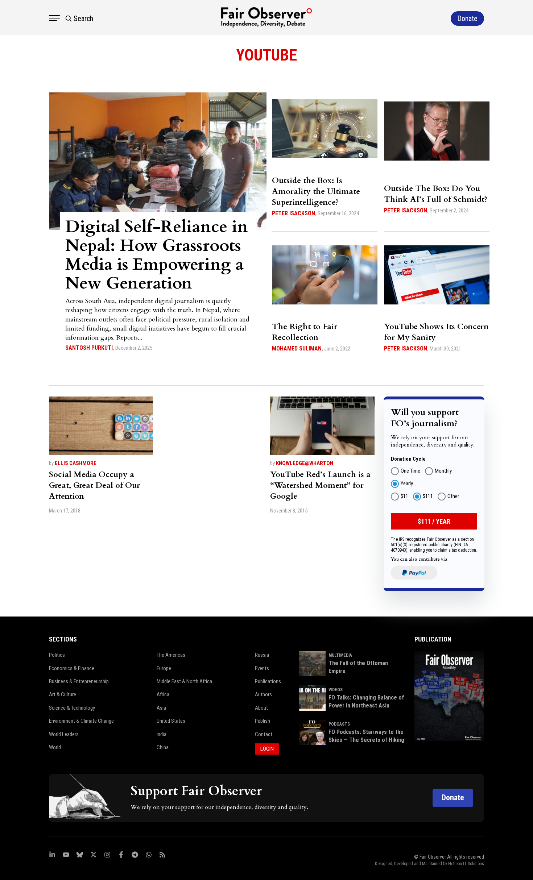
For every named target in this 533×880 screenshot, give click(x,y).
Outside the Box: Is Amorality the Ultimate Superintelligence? (316, 191)
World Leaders (64, 734)
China (163, 747)
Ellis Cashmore (75, 463)
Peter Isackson (293, 213)
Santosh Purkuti (89, 347)
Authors (263, 694)
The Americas (171, 655)
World (55, 747)
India (161, 734)
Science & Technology (72, 708)
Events (262, 668)
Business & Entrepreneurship (79, 681)
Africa (163, 694)
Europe (164, 668)
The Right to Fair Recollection (304, 332)
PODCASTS (339, 724)
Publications (268, 681)
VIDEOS (336, 689)
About (261, 708)
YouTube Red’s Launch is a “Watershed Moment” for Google (320, 485)
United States (171, 721)
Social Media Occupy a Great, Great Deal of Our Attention (94, 485)
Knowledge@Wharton (304, 463)
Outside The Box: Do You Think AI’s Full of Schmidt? (435, 194)
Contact (263, 734)
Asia (161, 708)
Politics (57, 655)
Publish (262, 721)
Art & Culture (62, 694)
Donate (453, 797)
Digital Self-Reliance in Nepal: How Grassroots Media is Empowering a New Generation (156, 255)
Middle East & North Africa (184, 681)
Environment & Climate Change (81, 721)
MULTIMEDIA (340, 655)
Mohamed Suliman (297, 348)
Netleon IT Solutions (466, 863)
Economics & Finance (71, 668)
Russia (262, 655)
